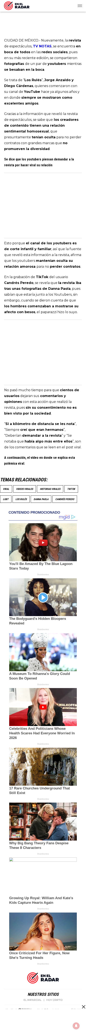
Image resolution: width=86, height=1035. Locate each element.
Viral (6, 489)
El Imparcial (33, 1000)
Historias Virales (50, 489)
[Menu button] (80, 6)
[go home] (16, 5)
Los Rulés (21, 499)
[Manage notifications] (76, 1025)
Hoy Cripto (54, 1000)
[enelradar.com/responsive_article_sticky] (83, 1006)
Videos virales (24, 489)
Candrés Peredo (64, 499)
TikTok (71, 489)
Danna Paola (41, 499)
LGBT (6, 499)
